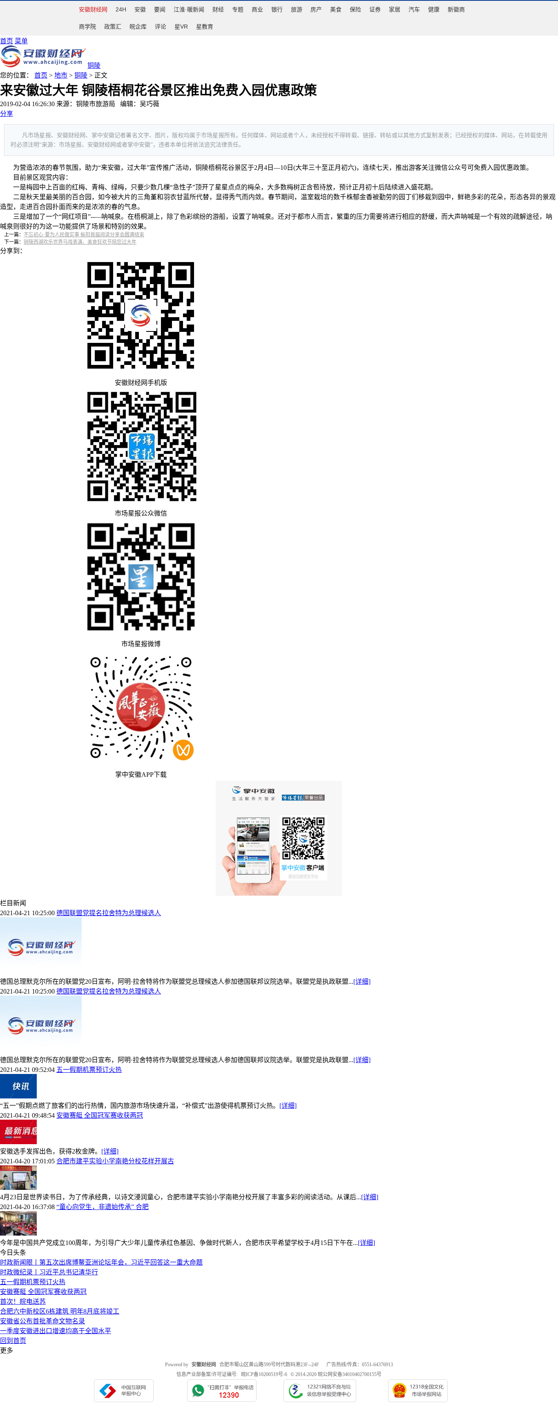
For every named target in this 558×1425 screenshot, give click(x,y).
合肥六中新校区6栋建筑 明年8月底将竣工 (59, 1311)
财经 (218, 9)
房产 (316, 9)
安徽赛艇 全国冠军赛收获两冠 (99, 1115)
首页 (6, 41)
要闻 (159, 9)
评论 (160, 26)
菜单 (21, 41)
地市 (60, 75)
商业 (257, 9)
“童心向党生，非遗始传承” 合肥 (102, 1206)
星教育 (204, 26)
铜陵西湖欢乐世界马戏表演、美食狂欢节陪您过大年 (80, 242)
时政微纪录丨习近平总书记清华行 (49, 1272)
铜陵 (80, 75)
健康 (434, 9)
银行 (277, 9)
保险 (355, 9)
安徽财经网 (93, 9)
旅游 (296, 9)
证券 (375, 9)
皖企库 (138, 26)
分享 (6, 113)
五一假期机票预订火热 (89, 1069)
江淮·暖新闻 (189, 9)
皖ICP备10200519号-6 (264, 1374)
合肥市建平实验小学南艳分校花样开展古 (115, 1161)
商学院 (87, 26)
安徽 (140, 9)
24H (121, 9)
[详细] (362, 981)
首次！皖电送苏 (23, 1301)
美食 (335, 9)
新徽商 (456, 9)
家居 (394, 9)
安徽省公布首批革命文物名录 (42, 1321)
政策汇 (112, 26)
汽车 (414, 9)
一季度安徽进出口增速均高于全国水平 (55, 1330)
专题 (237, 9)
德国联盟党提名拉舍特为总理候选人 (108, 912)
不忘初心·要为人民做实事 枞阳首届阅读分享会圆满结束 (84, 235)
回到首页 (13, 1340)
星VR (181, 26)
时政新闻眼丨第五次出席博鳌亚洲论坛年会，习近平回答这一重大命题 (101, 1262)
